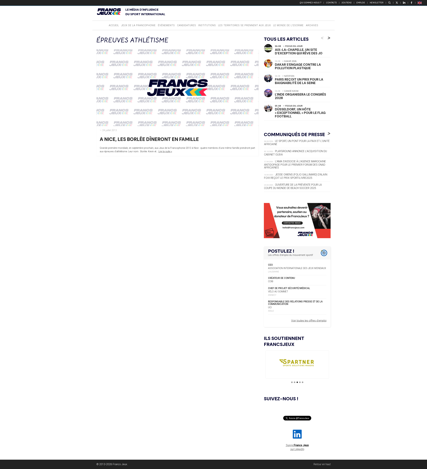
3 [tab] (297, 382)
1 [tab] (292, 382)
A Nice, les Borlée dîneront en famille (149, 139)
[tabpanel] (297, 363)
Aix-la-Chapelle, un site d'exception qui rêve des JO (298, 51)
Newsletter (376, 2)
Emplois (360, 2)
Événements (166, 25)
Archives (312, 25)
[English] (420, 2)
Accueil (114, 25)
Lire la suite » (165, 151)
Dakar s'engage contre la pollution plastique (298, 66)
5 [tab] (302, 382)
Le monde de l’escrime (288, 25)
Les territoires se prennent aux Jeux (244, 25)
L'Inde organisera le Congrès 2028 (300, 96)
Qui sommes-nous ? (310, 2)
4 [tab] (300, 382)
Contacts (331, 2)
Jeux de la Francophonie (138, 25)
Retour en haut (322, 464)
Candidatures (186, 25)
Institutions (207, 25)
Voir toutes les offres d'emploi (308, 320)
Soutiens (347, 2)
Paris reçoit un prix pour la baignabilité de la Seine (299, 81)
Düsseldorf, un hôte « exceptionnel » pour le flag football (300, 112)
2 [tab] (294, 382)
